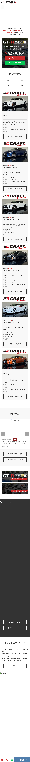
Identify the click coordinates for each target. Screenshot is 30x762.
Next (27, 434)
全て (8, 80)
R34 (8, 85)
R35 (22, 80)
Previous (3, 434)
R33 (22, 85)
